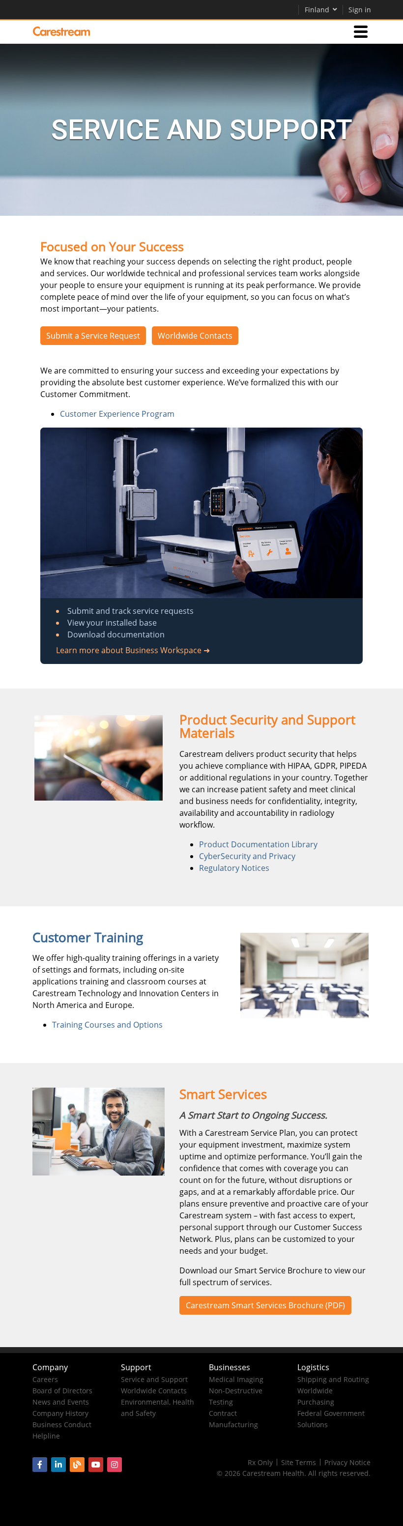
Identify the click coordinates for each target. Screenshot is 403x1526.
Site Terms (298, 1462)
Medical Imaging (236, 1379)
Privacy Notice (347, 1462)
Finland (317, 9)
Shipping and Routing (333, 1379)
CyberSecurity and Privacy (247, 856)
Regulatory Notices (234, 868)
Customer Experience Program (117, 413)
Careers (45, 1379)
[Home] (61, 31)
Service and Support (154, 1379)
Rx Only (260, 1462)
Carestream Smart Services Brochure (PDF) (265, 1305)
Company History (60, 1413)
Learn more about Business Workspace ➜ (133, 650)
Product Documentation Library (258, 844)
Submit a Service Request (93, 335)
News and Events (60, 1402)
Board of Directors (62, 1390)
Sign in (359, 9)
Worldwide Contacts (195, 335)
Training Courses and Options (107, 1024)
